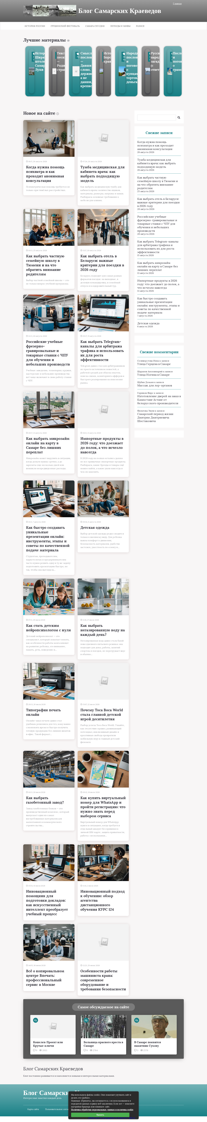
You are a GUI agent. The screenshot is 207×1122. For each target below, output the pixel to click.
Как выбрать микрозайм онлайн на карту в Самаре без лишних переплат (157, 266)
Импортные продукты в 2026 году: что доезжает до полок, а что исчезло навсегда (158, 284)
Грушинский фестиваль (65, 26)
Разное (140, 26)
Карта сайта (33, 1109)
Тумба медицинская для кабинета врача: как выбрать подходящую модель (156, 163)
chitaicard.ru (95, 1117)
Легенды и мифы (120, 26)
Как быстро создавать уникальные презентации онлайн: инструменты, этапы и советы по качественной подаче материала (158, 305)
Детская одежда (148, 323)
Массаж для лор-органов (154, 385)
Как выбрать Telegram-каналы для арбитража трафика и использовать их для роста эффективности (157, 247)
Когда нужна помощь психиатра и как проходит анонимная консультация (155, 145)
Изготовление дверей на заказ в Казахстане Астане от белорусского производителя (159, 399)
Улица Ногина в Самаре (153, 374)
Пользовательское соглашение (60, 1109)
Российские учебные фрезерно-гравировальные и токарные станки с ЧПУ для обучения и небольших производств (157, 223)
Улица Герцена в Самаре (154, 364)
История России (35, 26)
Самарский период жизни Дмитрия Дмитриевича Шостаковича (155, 417)
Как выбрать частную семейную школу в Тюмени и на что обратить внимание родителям (157, 183)
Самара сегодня (94, 26)
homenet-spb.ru (126, 1117)
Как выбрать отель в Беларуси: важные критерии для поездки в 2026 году (158, 202)
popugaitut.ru (110, 1117)
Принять (100, 1115)
